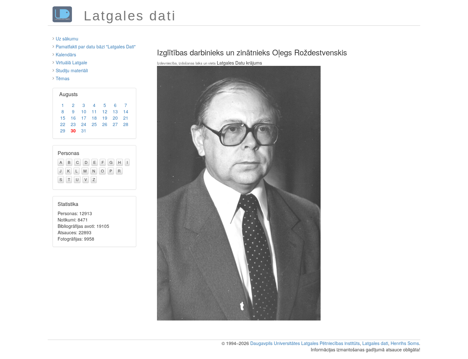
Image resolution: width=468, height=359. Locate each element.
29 (62, 130)
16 (73, 118)
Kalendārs (66, 54)
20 (115, 118)
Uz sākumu (67, 38)
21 (125, 118)
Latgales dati (375, 343)
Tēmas (62, 78)
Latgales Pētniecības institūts (330, 343)
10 (83, 111)
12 (104, 111)
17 (83, 118)
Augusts (68, 94)
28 (125, 124)
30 (73, 130)
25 (94, 124)
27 (115, 124)
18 (94, 118)
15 (62, 118)
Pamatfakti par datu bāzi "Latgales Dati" (96, 46)
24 (83, 124)
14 (125, 111)
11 (94, 111)
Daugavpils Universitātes (275, 343)
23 (73, 124)
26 (104, 124)
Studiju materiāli (72, 70)
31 (83, 130)
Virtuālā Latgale (71, 62)
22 (62, 124)
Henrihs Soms (405, 343)
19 (104, 118)
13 (115, 111)
